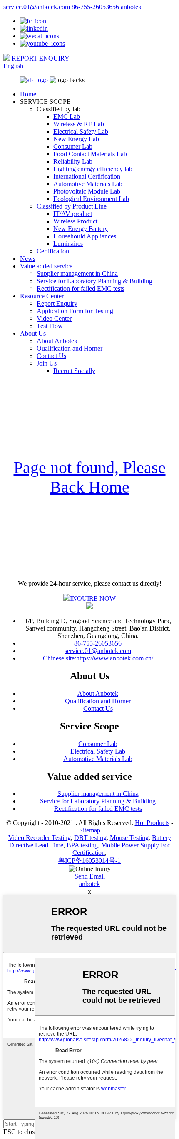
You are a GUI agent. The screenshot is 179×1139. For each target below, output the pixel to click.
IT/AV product (72, 213)
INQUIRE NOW (93, 598)
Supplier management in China (77, 273)
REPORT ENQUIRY (40, 58)
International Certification (86, 176)
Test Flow (50, 325)
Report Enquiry (57, 303)
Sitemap (89, 830)
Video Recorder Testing (39, 837)
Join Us (47, 363)
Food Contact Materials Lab (90, 153)
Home (28, 94)
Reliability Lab (72, 161)
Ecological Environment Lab (91, 198)
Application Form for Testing (75, 310)
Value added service (46, 266)
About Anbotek (57, 340)
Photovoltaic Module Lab (86, 191)
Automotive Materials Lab (87, 183)
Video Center (54, 318)
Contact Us (51, 355)
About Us (33, 333)
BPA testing (82, 845)
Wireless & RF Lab (78, 124)
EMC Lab (66, 116)
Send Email (90, 876)
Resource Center (42, 295)
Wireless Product (75, 221)
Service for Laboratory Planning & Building (94, 281)
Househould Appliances (84, 236)
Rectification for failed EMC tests (80, 288)
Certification (53, 251)
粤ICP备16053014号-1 (89, 860)
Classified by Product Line (72, 206)
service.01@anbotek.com (36, 6)
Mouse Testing (129, 837)
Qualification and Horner (69, 348)
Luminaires (68, 243)
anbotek (131, 6)
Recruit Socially (74, 370)
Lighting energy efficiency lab (92, 168)
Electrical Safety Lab (80, 131)
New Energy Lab (76, 138)
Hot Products (152, 822)
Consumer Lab (72, 146)
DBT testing (90, 837)
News (27, 258)
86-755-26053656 (95, 6)
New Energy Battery (80, 228)
